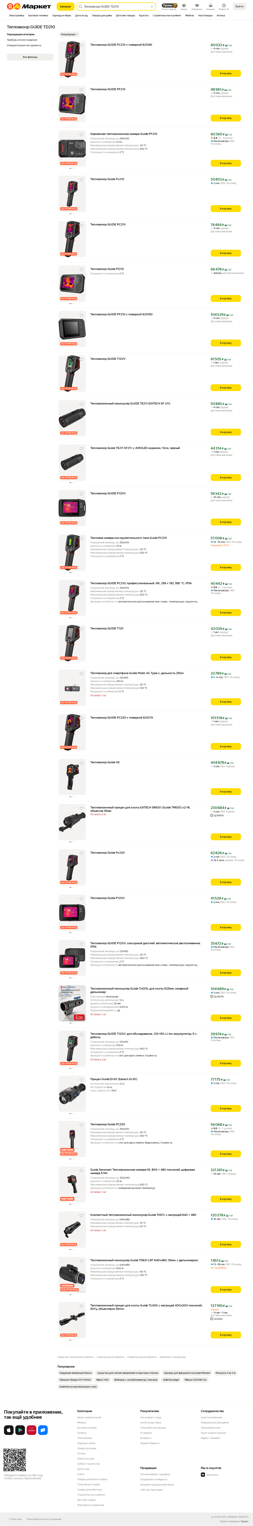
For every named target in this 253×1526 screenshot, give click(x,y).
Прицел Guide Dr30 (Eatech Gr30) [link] (113, 1079)
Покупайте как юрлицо (153, 1427)
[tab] (16, 16)
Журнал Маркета (149, 1443)
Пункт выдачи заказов (213, 1432)
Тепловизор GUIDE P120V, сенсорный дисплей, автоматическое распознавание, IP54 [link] (145, 944)
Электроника (84, 1438)
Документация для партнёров (157, 1484)
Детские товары (86, 1500)
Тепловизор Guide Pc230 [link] (107, 852)
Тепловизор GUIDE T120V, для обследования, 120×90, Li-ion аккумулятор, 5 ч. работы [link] (143, 1035)
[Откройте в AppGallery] (31, 1434)
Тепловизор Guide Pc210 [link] (107, 179)
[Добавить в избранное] (81, 45)
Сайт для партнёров (151, 1489)
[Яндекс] (244, 1521)
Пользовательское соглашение (44, 1519)
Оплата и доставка (150, 1422)
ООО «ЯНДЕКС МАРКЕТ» (235, 1517)
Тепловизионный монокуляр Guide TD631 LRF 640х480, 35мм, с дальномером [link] (144, 1260)
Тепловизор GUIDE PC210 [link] (108, 224)
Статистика (15, 1519)
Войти (239, 6)
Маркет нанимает (211, 1438)
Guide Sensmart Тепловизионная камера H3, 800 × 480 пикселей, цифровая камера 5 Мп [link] (142, 1171)
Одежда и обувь (86, 1443)
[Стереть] (151, 6)
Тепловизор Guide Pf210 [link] (107, 269)
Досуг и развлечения (89, 1417)
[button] (69, 34)
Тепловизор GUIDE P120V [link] (108, 493)
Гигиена (81, 1432)
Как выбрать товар (150, 1417)
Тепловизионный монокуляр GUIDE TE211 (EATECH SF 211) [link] (130, 403)
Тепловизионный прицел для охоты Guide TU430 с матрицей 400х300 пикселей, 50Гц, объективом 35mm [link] (146, 1307)
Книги (80, 1474)
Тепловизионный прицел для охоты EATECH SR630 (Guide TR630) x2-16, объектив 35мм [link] (140, 809)
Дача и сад (83, 1469)
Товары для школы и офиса (92, 1479)
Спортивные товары (88, 1484)
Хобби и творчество (88, 1463)
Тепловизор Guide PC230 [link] (107, 1124)
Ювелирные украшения (90, 1505)
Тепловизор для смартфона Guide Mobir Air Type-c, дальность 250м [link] (136, 673)
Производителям (210, 1427)
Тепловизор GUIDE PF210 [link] (107, 89)
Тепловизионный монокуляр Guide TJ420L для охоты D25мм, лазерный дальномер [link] (139, 990)
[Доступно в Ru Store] (43, 1434)
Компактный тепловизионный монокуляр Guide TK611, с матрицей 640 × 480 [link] (143, 1215)
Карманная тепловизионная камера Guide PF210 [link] (123, 134)
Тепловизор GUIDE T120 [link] (107, 628)
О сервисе (146, 1432)
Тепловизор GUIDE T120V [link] (108, 358)
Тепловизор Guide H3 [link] (105, 762)
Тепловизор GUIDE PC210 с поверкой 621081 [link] (121, 44)
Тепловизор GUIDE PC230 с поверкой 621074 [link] (121, 717)
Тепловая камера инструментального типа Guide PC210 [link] (128, 538)
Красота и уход (85, 1458)
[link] (75, 1373)
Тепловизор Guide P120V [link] (107, 898)
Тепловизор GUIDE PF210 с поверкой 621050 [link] (121, 314)
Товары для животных (89, 1489)
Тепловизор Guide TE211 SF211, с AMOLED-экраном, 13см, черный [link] (135, 448)
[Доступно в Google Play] (20, 1434)
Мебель (81, 1422)
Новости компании (211, 1417)
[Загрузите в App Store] (9, 1434)
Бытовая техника (86, 1427)
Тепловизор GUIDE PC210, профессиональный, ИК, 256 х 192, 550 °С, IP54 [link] (141, 583)
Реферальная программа (215, 1422)
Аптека (81, 1453)
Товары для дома (86, 1448)
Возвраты (145, 1438)
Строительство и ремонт (91, 1494)
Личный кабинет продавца (155, 1474)
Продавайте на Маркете (153, 1479)
